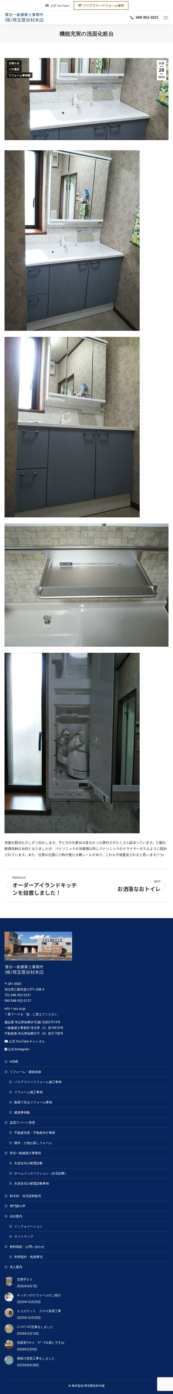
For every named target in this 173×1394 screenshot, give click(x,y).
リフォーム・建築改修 (25, 1072)
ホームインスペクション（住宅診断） (41, 1173)
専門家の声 (17, 1206)
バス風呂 (14, 69)
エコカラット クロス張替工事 (39, 1311)
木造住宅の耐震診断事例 (31, 1183)
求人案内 (16, 1267)
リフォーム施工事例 (28, 1092)
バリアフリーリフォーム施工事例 (37, 1082)
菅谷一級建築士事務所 (25, 1153)
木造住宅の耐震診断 (28, 1163)
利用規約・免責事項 (28, 1257)
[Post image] (9, 1281)
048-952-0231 (147, 17)
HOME (14, 1061)
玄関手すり (25, 1279)
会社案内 (16, 1216)
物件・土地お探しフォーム (33, 1143)
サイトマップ (23, 1236)
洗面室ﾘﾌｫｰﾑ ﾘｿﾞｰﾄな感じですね (40, 1342)
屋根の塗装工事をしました (36, 1358)
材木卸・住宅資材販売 (25, 1196)
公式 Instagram (19, 1049)
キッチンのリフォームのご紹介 (39, 1295)
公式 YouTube (59, 5)
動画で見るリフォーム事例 (33, 1102)
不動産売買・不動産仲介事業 (34, 1133)
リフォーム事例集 (19, 75)
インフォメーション (28, 1226)
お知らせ (14, 63)
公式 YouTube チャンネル (27, 1041)
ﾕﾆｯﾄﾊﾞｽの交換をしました (35, 1327)
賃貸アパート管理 (22, 1122)
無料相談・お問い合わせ (27, 1246)
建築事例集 (22, 1112)
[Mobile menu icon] (165, 17)
